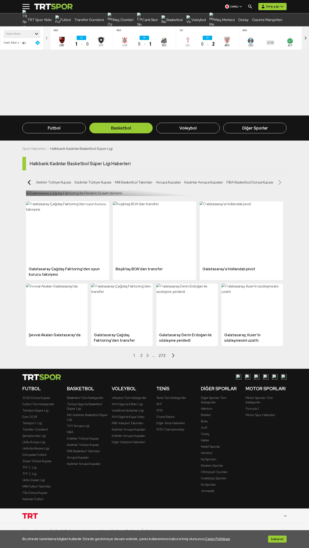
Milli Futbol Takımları (36, 486)
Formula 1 (252, 409)
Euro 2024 (29, 417)
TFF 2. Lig (29, 467)
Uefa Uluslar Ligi (33, 480)
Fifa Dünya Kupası (34, 493)
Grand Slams (165, 417)
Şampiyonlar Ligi (34, 436)
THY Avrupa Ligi (78, 426)
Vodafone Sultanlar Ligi (128, 410)
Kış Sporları (208, 459)
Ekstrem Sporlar (212, 465)
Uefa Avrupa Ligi (33, 442)
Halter (205, 440)
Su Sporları (208, 484)
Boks (204, 421)
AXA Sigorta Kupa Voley (128, 417)
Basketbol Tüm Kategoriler (85, 398)
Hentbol (206, 453)
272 (162, 355)
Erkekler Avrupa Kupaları (128, 436)
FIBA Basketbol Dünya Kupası (249, 182)
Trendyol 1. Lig (32, 423)
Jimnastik (207, 491)
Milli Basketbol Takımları (133, 182)
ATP (159, 404)
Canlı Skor (10, 42)
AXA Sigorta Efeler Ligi (127, 404)
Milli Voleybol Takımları (127, 423)
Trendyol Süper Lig (35, 410)
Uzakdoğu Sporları (213, 478)
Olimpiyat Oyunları (214, 472)
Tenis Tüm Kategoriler (171, 398)
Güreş (205, 434)
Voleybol (188, 128)
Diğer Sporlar (255, 128)
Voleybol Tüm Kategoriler (129, 398)
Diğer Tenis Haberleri (170, 423)
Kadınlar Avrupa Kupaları (203, 182)
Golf (204, 428)
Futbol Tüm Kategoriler (38, 404)
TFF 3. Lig (29, 474)
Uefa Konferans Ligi (35, 448)
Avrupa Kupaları (168, 182)
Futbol (54, 128)
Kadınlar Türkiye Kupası (93, 182)
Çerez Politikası (217, 538)
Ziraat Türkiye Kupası (36, 461)
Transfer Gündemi (35, 429)
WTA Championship (170, 429)
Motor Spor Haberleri (260, 415)
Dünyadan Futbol (34, 455)
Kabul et (277, 539)
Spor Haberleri (34, 148)
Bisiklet (206, 415)
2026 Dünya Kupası (36, 398)
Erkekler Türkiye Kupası (52, 182)
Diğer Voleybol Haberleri (128, 442)
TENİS (162, 389)
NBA (70, 432)
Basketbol (121, 128)
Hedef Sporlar (210, 447)
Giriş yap (272, 6)
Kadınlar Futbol (32, 499)
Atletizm (206, 409)
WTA (159, 410)
